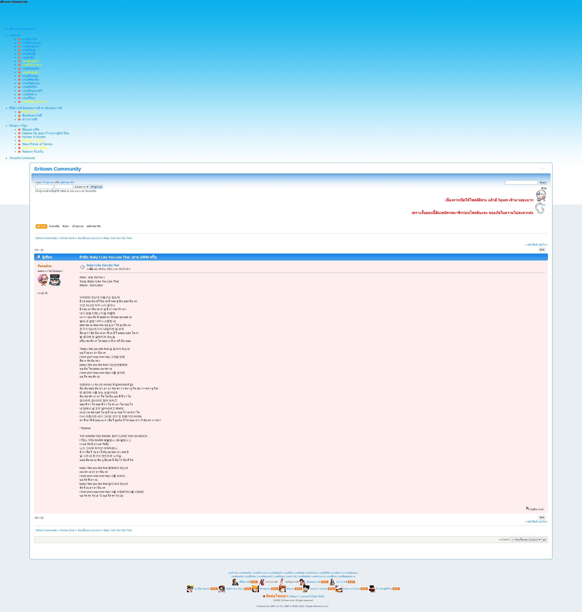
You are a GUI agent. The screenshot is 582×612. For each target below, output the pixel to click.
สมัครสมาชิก (67, 182)
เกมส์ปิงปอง (29, 76)
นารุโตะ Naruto (202, 588)
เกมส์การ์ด (28, 39)
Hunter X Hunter (33, 137)
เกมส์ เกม (233, 573)
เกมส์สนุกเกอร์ (31, 90)
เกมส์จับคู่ (27, 50)
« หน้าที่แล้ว (532, 244)
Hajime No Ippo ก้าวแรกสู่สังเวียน (44, 133)
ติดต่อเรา (294, 596)
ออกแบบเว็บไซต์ (308, 596)
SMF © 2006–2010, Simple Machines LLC (306, 606)
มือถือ (321, 596)
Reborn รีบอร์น (32, 151)
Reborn (290, 588)
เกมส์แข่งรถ (29, 46)
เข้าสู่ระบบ (48, 182)
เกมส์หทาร (28, 94)
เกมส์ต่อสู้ (27, 53)
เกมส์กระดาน (30, 43)
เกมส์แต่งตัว (245, 573)
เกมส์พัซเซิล (29, 79)
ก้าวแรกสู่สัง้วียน (384, 588)
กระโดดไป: (504, 539)
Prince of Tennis (351, 588)
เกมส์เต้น (27, 57)
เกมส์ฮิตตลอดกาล (346, 576)
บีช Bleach (265, 588)
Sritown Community (57, 169)
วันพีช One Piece (235, 588)
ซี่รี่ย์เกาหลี (244, 581)
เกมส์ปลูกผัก (276, 573)
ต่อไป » (543, 244)
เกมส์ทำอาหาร (260, 573)
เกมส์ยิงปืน (28, 87)
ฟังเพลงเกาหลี (31, 115)
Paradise (45, 266)
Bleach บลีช (29, 129)
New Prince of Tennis (36, 144)
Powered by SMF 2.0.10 (269, 606)
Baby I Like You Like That (103, 265)
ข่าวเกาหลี (28, 119)
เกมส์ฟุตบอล (30, 83)
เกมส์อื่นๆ (27, 98)
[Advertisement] (83, 14)
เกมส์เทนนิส (29, 68)
